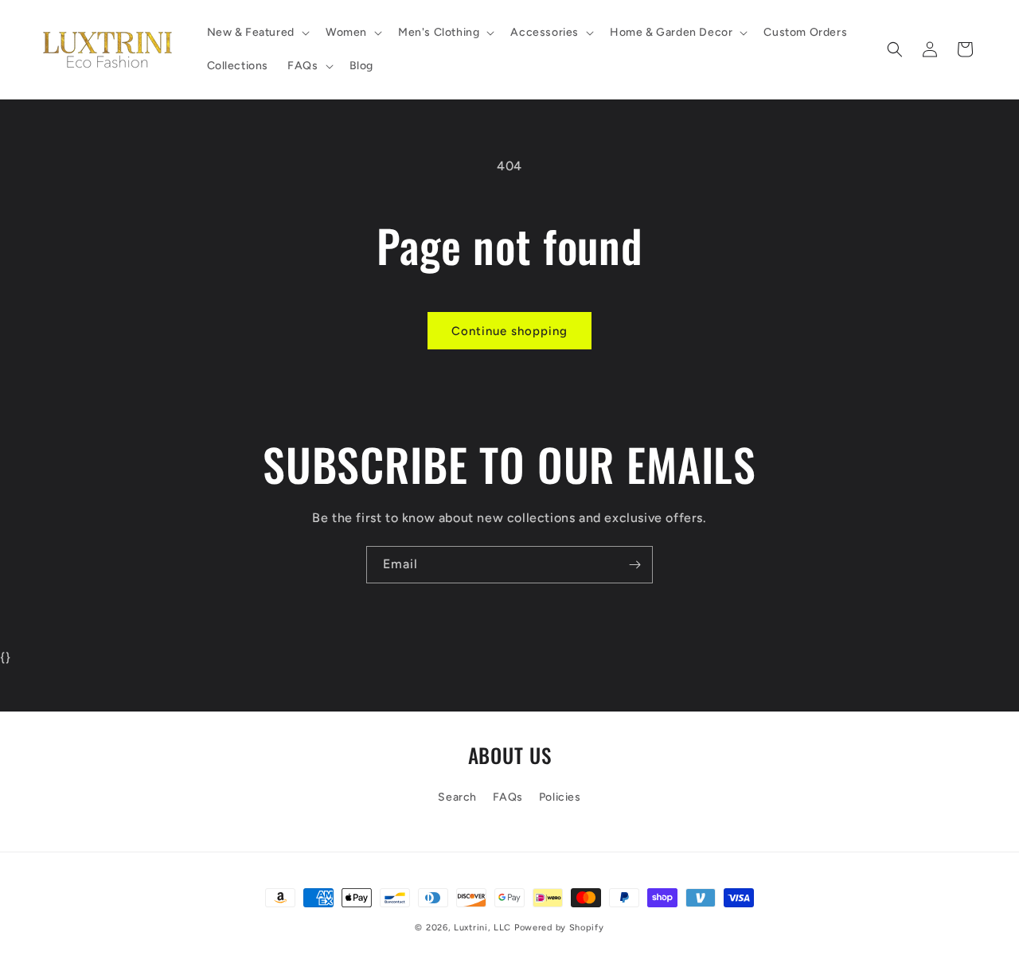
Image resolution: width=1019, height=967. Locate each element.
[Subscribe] (634, 564)
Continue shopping (509, 331)
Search (457, 797)
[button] (256, 32)
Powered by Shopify (559, 927)
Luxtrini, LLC (482, 927)
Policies (560, 797)
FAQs (508, 797)
